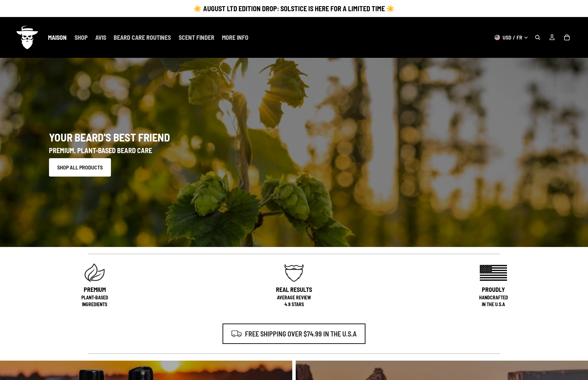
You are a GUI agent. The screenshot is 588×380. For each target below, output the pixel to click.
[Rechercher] (537, 37)
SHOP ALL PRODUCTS (80, 167)
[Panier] (566, 37)
